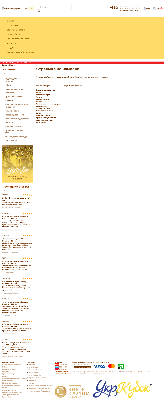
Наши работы (13, 34)
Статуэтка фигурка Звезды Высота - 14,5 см (15, 303)
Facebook (149, 38)
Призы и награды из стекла (46, 118)
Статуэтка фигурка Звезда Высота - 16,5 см (15, 217)
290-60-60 (61, 364)
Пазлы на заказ (41, 106)
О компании (12, 25)
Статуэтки (39, 97)
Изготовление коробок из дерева (48, 104)
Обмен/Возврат (35, 375)
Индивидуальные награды (45, 90)
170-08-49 (61, 369)
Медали (39, 101)
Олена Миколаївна (10, 252)
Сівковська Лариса (10, 293)
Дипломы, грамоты (43, 115)
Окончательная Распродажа (20, 52)
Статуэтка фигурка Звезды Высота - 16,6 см (15, 283)
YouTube (160, 38)
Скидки (10, 48)
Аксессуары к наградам (44, 120)
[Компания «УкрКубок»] (11, 8)
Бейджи (39, 113)
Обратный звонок (61, 371)
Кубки (38, 92)
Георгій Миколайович (11, 207)
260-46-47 (61, 367)
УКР (26, 8)
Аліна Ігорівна (8, 273)
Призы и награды (42, 99)
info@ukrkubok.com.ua (63, 374)
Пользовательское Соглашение (40, 386)
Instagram (154, 38)
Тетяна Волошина (9, 315)
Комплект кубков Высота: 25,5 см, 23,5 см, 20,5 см (16, 344)
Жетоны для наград (43, 108)
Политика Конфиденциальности (40, 388)
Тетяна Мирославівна (11, 230)
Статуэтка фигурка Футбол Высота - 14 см (15, 240)
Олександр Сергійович (12, 356)
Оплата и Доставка (16, 30)
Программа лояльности (18, 39)
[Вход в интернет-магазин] (147, 8)
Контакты (11, 43)
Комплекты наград (43, 94)
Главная (10, 21)
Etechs (101, 374)
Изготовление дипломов (45, 111)
